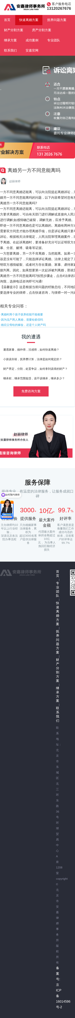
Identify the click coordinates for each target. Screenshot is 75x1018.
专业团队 (53, 40)
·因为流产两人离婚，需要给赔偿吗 (21, 319)
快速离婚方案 (28, 20)
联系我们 (10, 50)
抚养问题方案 (56, 20)
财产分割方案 (13, 30)
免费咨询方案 (31, 391)
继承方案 (10, 40)
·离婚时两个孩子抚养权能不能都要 (21, 314)
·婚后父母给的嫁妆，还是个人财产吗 (23, 324)
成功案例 (32, 40)
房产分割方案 (41, 30)
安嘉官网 (32, 50)
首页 (7, 20)
